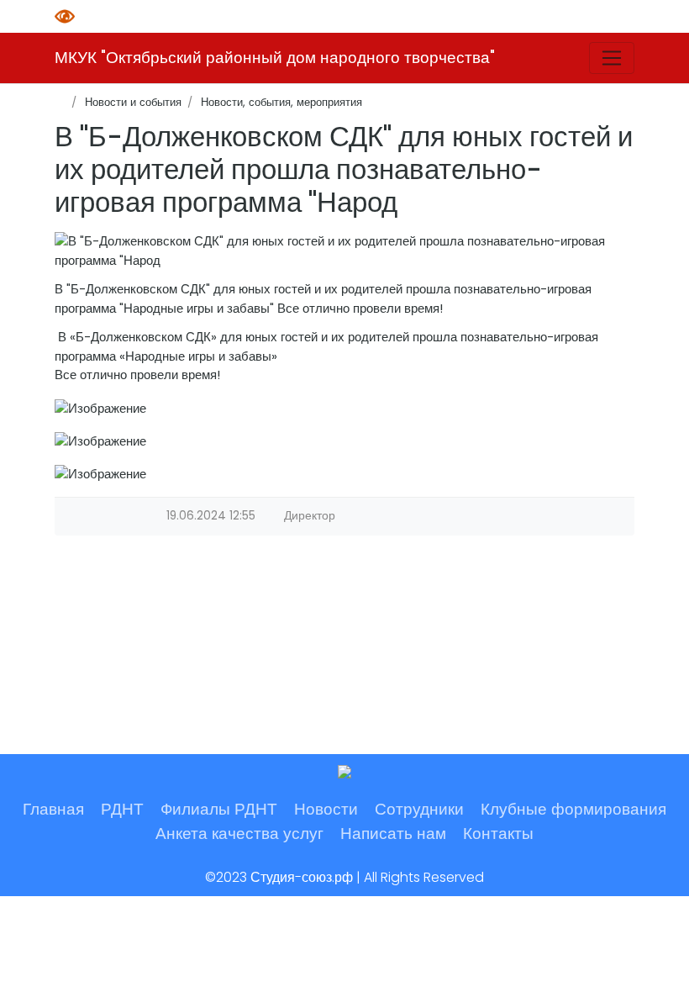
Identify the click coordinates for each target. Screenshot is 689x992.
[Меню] (611, 58)
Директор (309, 516)
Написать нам (393, 833)
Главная (53, 809)
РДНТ (122, 809)
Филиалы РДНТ (218, 809)
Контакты (498, 833)
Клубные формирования (573, 809)
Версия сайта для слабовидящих (67, 16)
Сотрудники (419, 809)
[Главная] (60, 102)
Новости (326, 809)
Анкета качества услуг (239, 833)
